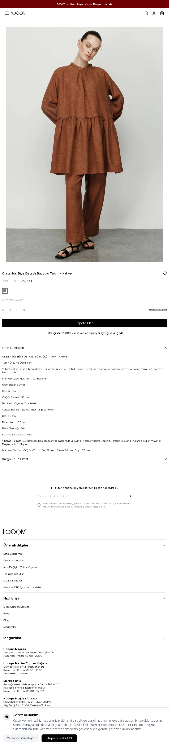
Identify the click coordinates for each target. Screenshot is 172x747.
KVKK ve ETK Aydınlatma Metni (22, 587)
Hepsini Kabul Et (59, 738)
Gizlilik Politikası (13, 580)
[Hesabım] (154, 13)
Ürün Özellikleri (13, 348)
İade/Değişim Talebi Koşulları (20, 567)
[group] (84, 144)
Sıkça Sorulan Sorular (16, 606)
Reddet (131, 725)
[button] (3, 309)
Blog (6, 620)
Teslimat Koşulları (14, 573)
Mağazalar (9, 626)
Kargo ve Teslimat (15, 459)
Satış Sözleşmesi (13, 553)
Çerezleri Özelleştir (21, 738)
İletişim (7, 613)
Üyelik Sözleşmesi (14, 560)
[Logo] (18, 13)
